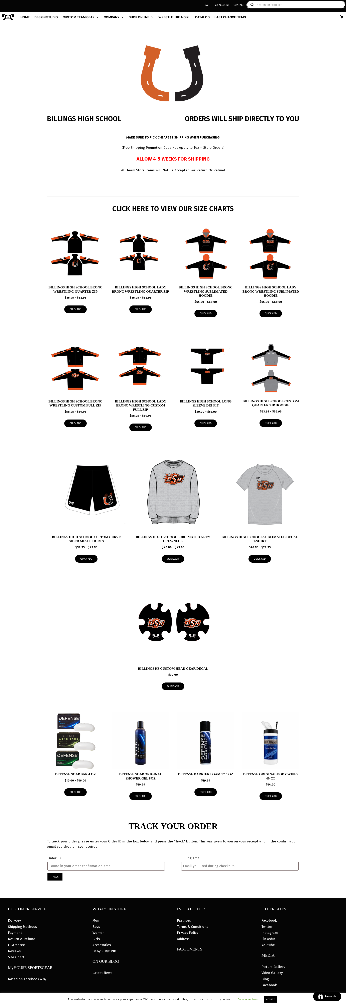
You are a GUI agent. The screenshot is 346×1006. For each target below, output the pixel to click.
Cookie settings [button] (248, 999)
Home (25, 17)
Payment (15, 933)
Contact (238, 4)
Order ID (54, 858)
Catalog (202, 17)
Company (112, 17)
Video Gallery (272, 973)
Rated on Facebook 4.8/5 (28, 979)
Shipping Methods (22, 927)
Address (183, 939)
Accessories (102, 945)
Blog (265, 979)
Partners (184, 920)
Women (99, 933)
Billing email (191, 858)
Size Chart (16, 957)
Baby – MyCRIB (104, 951)
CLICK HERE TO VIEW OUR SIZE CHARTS (173, 208)
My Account (222, 4)
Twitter (267, 927)
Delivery (14, 920)
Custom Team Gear (79, 17)
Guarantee (16, 945)
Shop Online (139, 17)
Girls (96, 939)
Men (96, 920)
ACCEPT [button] (270, 999)
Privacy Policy (187, 933)
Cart (208, 4)
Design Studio (46, 17)
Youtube (268, 945)
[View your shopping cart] (342, 17)
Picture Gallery (273, 967)
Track (54, 876)
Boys (96, 927)
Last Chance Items (230, 17)
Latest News (102, 973)
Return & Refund (21, 939)
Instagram (270, 933)
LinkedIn (268, 939)
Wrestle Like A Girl (174, 17)
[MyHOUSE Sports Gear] (9, 17)
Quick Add (75, 309)
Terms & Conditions (192, 927)
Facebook (269, 920)
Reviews (14, 951)
